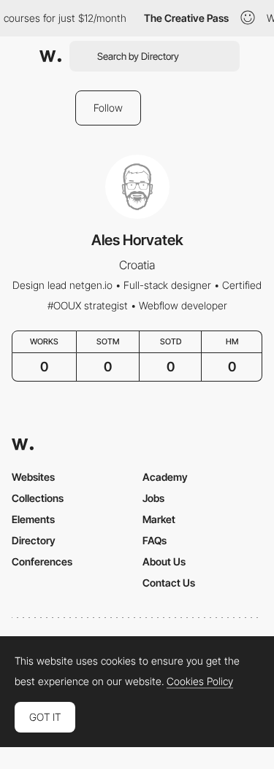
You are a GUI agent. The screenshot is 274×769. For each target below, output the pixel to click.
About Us (164, 561)
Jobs (153, 498)
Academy (165, 477)
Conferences (42, 561)
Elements (33, 519)
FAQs (154, 540)
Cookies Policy (200, 681)
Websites (33, 477)
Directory (34, 540)
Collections (38, 498)
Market (158, 519)
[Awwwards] (50, 56)
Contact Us (168, 582)
